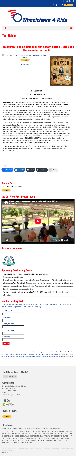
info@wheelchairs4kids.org (16, 386)
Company (6, 336)
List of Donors (24, 64)
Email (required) (8, 324)
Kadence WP (5, 452)
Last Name (6, 317)
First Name (7, 311)
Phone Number (8, 330)
